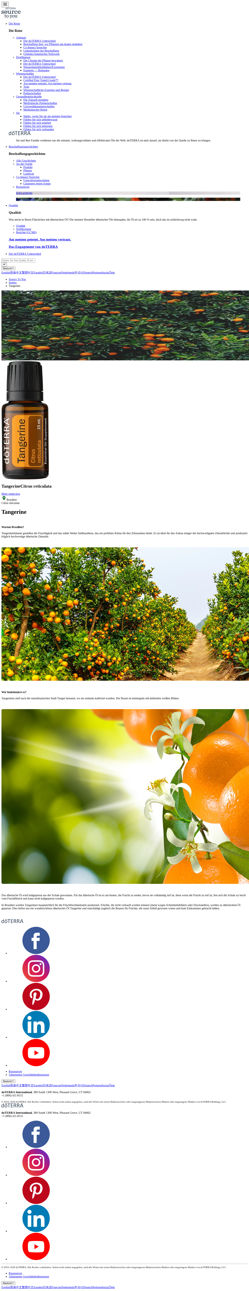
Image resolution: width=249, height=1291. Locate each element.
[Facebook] (36, 953)
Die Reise (14, 23)
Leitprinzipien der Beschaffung (41, 50)
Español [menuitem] (38, 272)
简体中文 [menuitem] (16, 272)
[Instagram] (36, 981)
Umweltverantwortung (36, 180)
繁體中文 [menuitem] (28, 272)
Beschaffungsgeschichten (23, 146)
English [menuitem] (5, 272)
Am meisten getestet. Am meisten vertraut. (47, 83)
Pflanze (27, 170)
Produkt (27, 167)
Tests (26, 86)
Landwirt (28, 173)
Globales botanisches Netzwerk (41, 54)
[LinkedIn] (36, 1037)
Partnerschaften (32, 93)
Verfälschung (23, 229)
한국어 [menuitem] (78, 272)
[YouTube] (36, 1065)
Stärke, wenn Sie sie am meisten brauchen (47, 116)
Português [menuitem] (98, 272)
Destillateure (23, 57)
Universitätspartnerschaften (39, 106)
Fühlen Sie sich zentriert (37, 122)
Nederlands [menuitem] (67, 272)
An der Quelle (24, 163)
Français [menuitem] (56, 272)
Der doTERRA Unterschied (39, 40)
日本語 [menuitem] (47, 272)
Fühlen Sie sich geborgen (37, 126)
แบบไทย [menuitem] (109, 272)
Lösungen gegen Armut (36, 183)
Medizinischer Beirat (35, 109)
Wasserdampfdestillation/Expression (44, 67)
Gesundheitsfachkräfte (29, 96)
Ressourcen (22, 186)
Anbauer (21, 37)
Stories (13, 282)
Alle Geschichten (26, 160)
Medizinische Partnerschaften (40, 103)
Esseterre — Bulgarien (36, 70)
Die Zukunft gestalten (35, 99)
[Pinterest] (36, 1009)
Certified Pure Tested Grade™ (40, 80)
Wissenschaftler (25, 73)
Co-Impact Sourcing (35, 47)
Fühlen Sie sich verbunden (38, 129)
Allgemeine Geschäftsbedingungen (29, 1074)
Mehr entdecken (10, 493)
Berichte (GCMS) (26, 232)
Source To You (17, 279)
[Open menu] (5, 4)
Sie (18, 112)
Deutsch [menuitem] (88, 272)
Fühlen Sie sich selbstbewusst (40, 119)
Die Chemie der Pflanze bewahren (43, 60)
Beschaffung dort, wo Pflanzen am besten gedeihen (52, 44)
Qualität (13, 205)
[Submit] (4, 264)
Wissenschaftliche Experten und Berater (46, 90)
